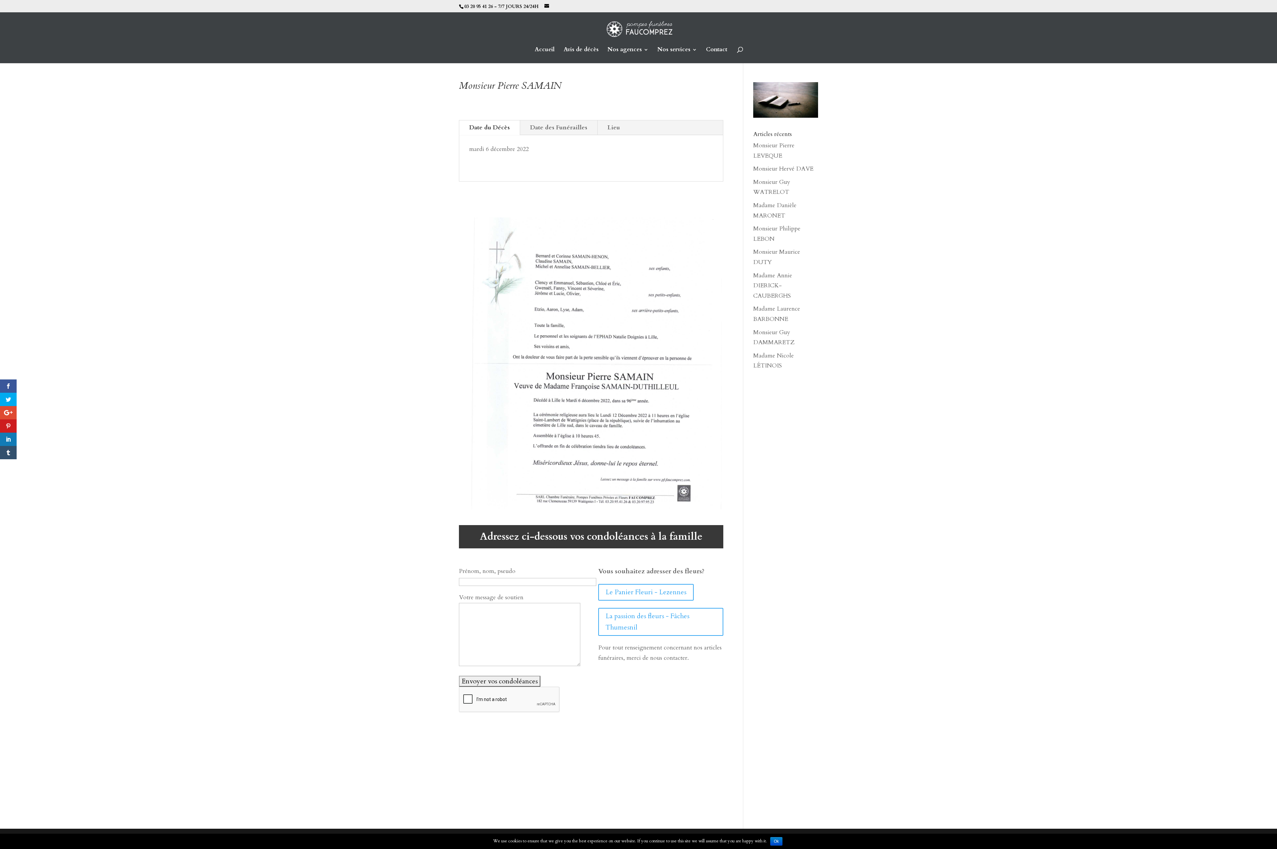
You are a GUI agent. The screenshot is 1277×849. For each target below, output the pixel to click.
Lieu (614, 127)
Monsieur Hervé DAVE (783, 169)
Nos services (673, 50)
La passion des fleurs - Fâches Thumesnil (647, 622)
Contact (716, 50)
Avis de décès (581, 50)
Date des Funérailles (558, 127)
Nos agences (625, 50)
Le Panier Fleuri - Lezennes (646, 592)
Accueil (545, 50)
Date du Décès (489, 127)
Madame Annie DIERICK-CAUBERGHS (772, 285)
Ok (776, 841)
